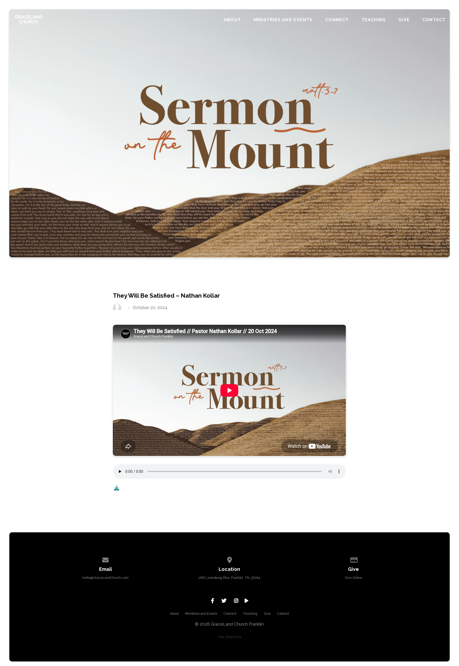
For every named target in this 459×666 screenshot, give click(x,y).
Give (404, 20)
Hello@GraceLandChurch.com (105, 578)
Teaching (374, 20)
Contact (433, 20)
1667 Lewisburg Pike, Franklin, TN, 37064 (229, 578)
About (232, 20)
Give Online (353, 578)
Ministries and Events (283, 20)
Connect (336, 20)
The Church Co (229, 637)
